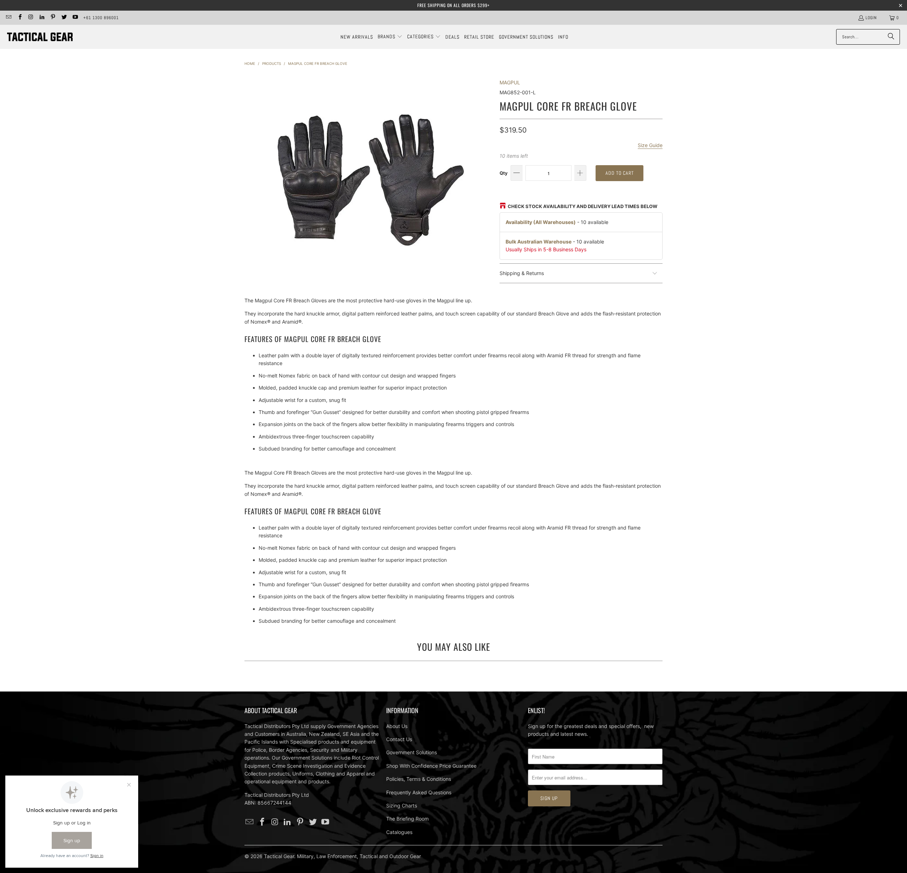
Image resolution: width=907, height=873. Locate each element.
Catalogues (399, 832)
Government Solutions (411, 752)
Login (871, 18)
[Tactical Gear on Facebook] (19, 18)
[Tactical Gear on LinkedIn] (42, 18)
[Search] (891, 37)
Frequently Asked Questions (418, 792)
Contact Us (399, 739)
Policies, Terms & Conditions (418, 779)
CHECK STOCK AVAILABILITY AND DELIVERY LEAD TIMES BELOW (582, 206)
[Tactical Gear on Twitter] (64, 18)
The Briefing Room (407, 819)
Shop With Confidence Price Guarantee (431, 766)
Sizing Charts (401, 805)
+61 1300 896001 (101, 18)
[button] (390, 36)
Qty (504, 173)
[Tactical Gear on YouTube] (75, 18)
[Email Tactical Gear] (8, 18)
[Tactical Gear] (40, 37)
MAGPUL (510, 82)
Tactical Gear (279, 856)
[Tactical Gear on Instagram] (31, 18)
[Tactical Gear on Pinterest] (53, 18)
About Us (396, 726)
